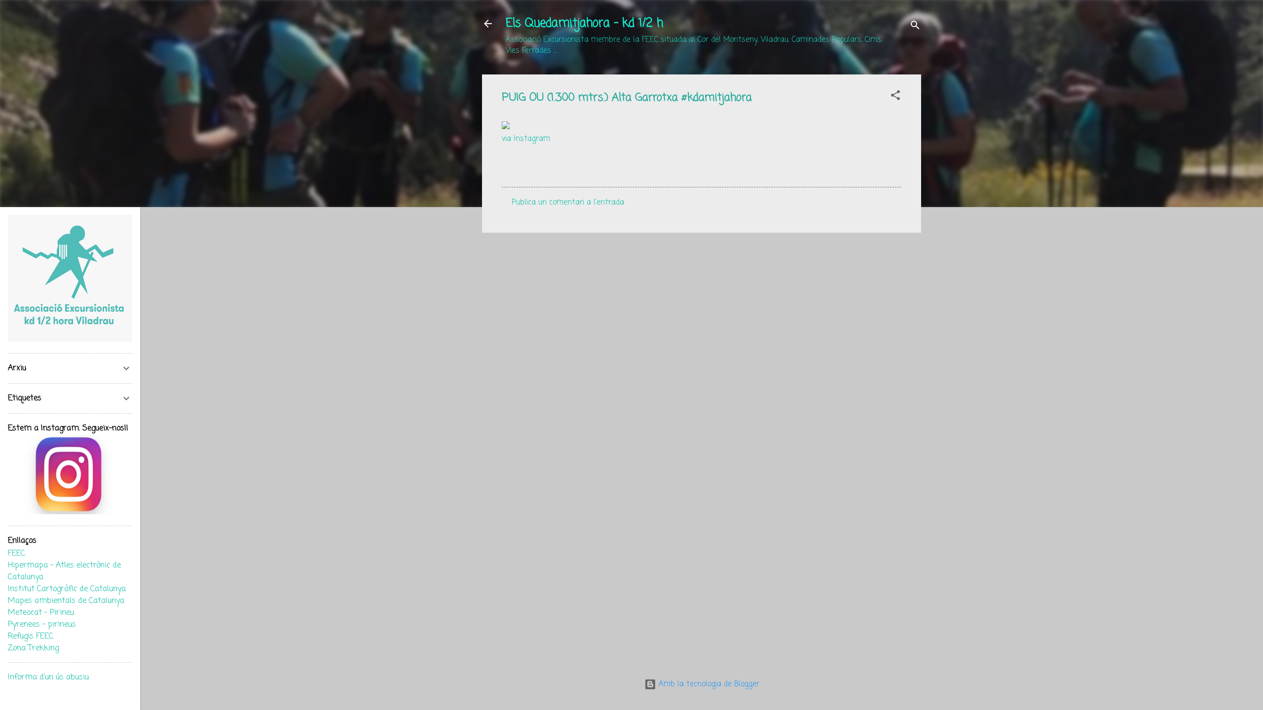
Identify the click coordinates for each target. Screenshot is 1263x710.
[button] (895, 97)
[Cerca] (915, 27)
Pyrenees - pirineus (42, 625)
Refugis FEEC (30, 636)
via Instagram (526, 139)
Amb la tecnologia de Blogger (707, 684)
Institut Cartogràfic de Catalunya (67, 589)
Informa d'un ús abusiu (48, 677)
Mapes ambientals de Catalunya (66, 601)
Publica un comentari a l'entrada (568, 202)
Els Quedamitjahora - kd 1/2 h (584, 23)
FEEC (16, 554)
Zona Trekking (33, 648)
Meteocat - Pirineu (41, 613)
